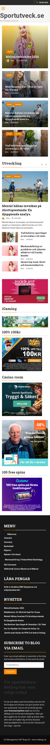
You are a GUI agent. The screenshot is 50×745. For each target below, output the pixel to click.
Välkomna (11, 534)
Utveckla (8, 538)
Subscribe (10, 672)
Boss (8, 218)
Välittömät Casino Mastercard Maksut (21, 569)
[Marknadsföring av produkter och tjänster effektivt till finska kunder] (10, 250)
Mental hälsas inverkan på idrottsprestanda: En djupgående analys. (21, 210)
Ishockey (8, 542)
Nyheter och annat (12, 554)
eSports (7, 550)
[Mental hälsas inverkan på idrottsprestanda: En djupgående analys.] (25, 186)
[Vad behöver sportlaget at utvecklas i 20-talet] (10, 237)
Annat (10, 52)
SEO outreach (10, 565)
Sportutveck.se (22, 15)
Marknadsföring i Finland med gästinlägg (23, 560)
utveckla (18, 104)
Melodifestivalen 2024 (14, 608)
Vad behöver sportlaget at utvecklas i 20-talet (25, 624)
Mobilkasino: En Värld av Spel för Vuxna (22, 612)
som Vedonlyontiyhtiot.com (16, 711)
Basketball (8, 546)
